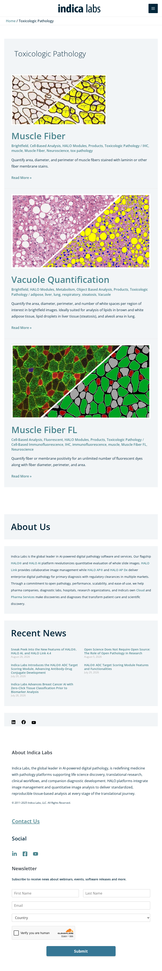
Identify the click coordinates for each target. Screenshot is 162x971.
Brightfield (19, 145)
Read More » (21, 177)
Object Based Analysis (94, 289)
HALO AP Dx (119, 570)
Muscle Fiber (38, 136)
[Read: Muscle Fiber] (58, 99)
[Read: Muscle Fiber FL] (81, 381)
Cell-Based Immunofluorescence (37, 444)
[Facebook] (23, 723)
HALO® (16, 563)
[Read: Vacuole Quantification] (81, 231)
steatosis (89, 294)
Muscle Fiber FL (44, 430)
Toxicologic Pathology (122, 145)
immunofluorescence (89, 444)
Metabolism (65, 289)
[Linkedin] (14, 853)
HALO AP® (95, 570)
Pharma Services (23, 597)
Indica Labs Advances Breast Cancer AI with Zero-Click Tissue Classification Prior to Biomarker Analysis (42, 688)
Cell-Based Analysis (45, 145)
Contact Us (26, 821)
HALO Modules (74, 145)
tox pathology (81, 150)
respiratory (71, 294)
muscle (17, 150)
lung (57, 294)
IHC (145, 145)
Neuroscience (58, 150)
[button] (142, 8)
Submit (81, 951)
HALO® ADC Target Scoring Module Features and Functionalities (116, 667)
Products (95, 145)
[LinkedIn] (13, 723)
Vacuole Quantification (60, 279)
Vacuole (104, 294)
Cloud (140, 590)
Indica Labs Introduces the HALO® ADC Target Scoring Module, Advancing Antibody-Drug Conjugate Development (44, 669)
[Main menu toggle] (153, 8)
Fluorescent (53, 439)
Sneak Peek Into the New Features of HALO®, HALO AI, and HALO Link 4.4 (44, 651)
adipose (37, 294)
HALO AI (35, 563)
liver (48, 294)
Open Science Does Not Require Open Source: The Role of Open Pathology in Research (117, 651)
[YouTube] (33, 723)
